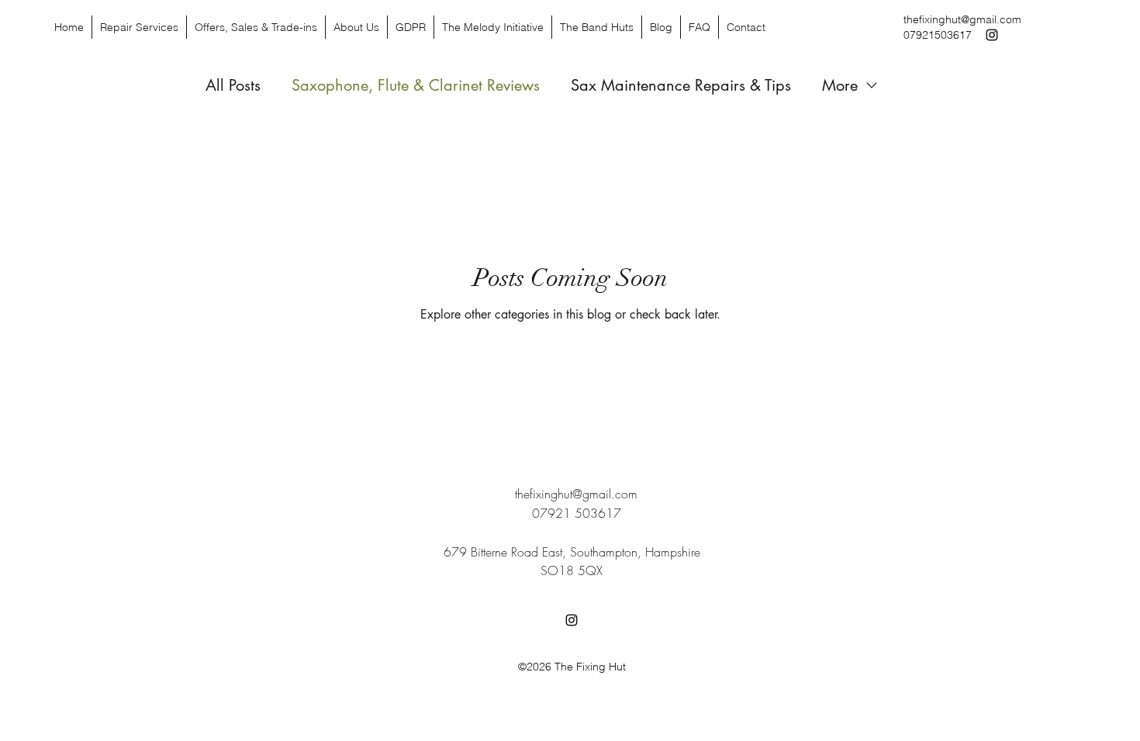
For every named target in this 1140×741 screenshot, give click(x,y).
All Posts (233, 85)
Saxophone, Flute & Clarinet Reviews (416, 85)
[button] (596, 27)
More (840, 85)
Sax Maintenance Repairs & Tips (681, 85)
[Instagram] (992, 35)
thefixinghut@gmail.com (962, 19)
